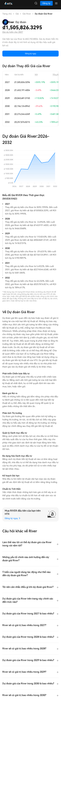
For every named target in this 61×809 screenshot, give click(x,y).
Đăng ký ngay (30, 54)
